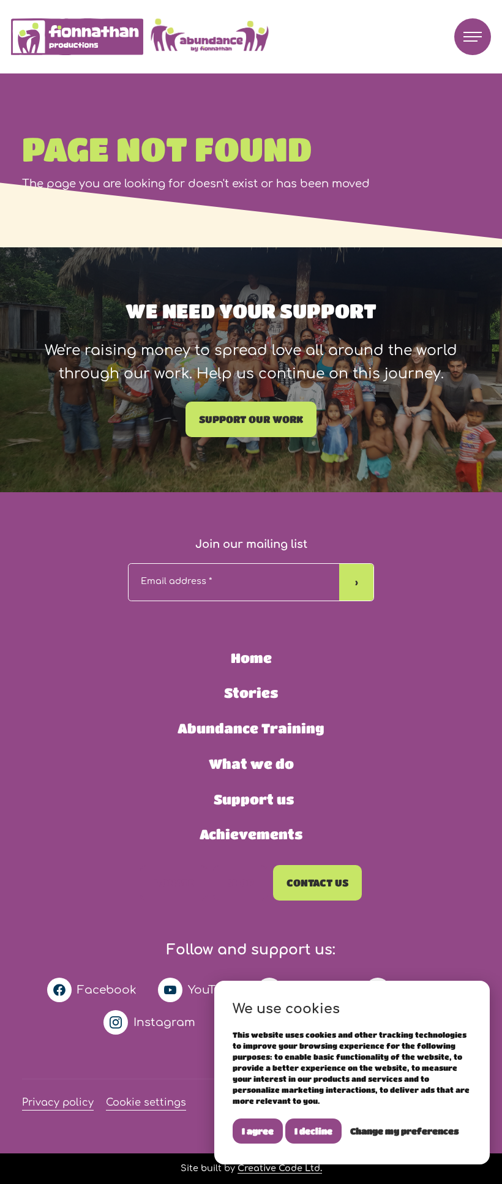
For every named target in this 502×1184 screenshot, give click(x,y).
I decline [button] (313, 1131)
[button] (472, 36)
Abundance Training (251, 728)
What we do (251, 763)
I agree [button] (258, 1131)
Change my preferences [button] (404, 1131)
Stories (251, 692)
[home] (143, 37)
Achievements (251, 834)
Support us (254, 799)
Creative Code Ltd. (280, 1168)
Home (251, 657)
